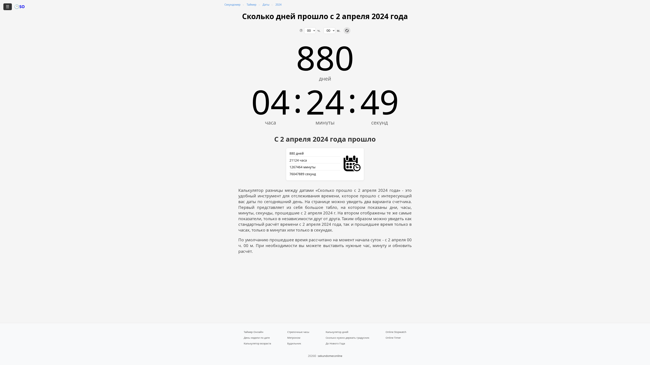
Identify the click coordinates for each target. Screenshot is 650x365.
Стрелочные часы (298, 332)
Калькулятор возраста (257, 343)
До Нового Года (335, 343)
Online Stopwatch (396, 332)
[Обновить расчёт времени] (347, 30)
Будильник (294, 343)
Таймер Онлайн (253, 332)
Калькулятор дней (337, 332)
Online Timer (393, 337)
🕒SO (19, 6)
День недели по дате (257, 337)
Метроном (293, 337)
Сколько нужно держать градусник (347, 337)
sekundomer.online (330, 356)
